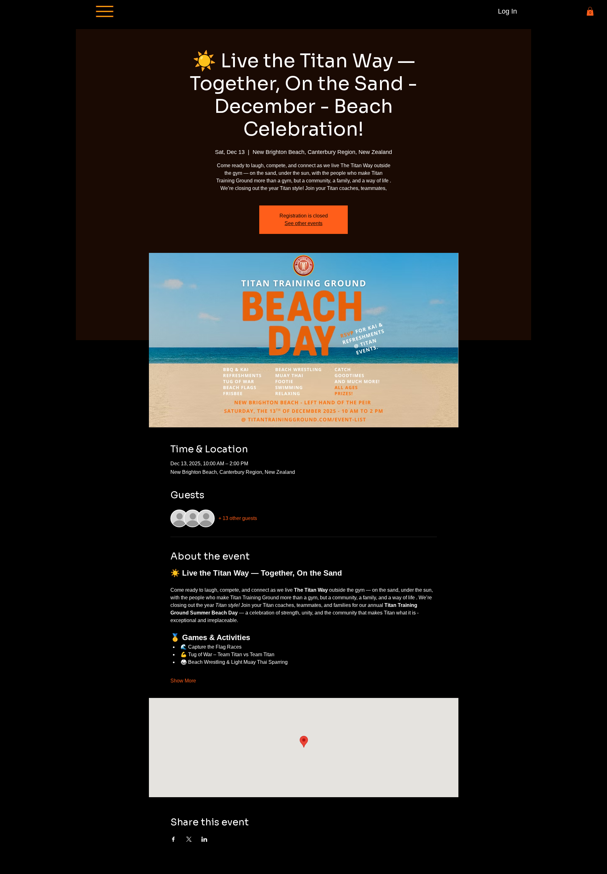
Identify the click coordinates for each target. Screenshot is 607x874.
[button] (590, 11)
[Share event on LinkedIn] (204, 839)
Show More (183, 680)
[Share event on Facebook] (173, 839)
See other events (303, 223)
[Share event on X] (189, 839)
